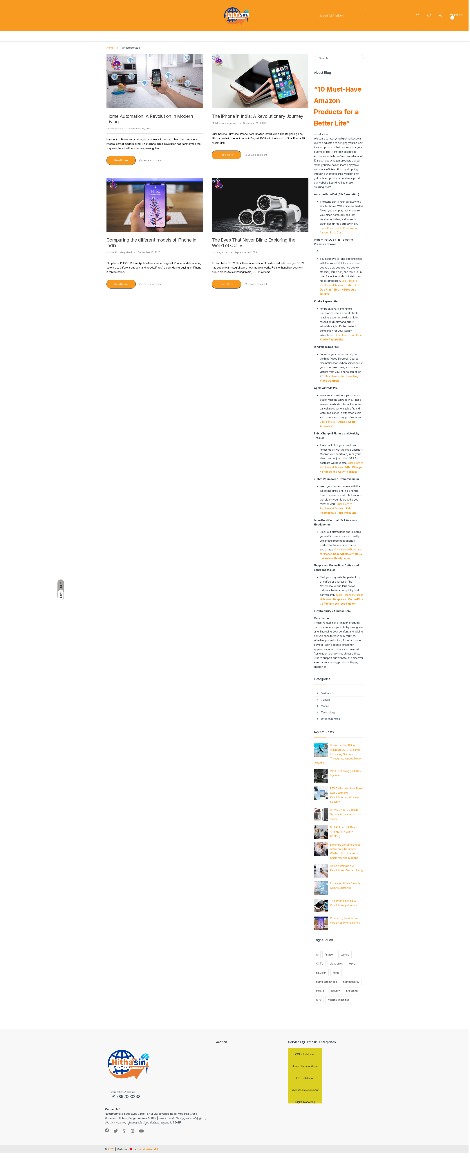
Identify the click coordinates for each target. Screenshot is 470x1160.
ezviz (352, 963)
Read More (121, 160)
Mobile (215, 123)
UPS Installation (305, 1067)
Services (28, 15)
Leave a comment (152, 160)
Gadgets (326, 693)
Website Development (305, 1079)
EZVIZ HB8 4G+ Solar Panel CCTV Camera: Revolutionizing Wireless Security (346, 795)
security (335, 990)
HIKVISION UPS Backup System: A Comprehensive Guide (345, 814)
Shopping (352, 990)
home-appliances (326, 981)
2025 (111, 1149)
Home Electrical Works (305, 1055)
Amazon (329, 954)
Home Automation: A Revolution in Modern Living (346, 868)
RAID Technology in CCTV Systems (345, 773)
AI (317, 954)
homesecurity (351, 981)
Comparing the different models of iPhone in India (345, 920)
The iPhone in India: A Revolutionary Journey (257, 116)
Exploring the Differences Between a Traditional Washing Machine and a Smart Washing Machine (345, 851)
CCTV (319, 963)
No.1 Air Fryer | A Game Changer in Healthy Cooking (343, 832)
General (325, 699)
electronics (336, 963)
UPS (318, 999)
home (336, 972)
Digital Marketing (305, 1091)
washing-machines (339, 999)
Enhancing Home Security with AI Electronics (345, 885)
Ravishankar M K (147, 1149)
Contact (45, 15)
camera (345, 954)
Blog (38, 15)
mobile (320, 990)
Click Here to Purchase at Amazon (341, 467)
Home (13, 15)
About (19, 15)
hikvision (321, 972)
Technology (328, 712)
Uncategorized (114, 128)
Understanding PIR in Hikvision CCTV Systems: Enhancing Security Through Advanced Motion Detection (338, 754)
